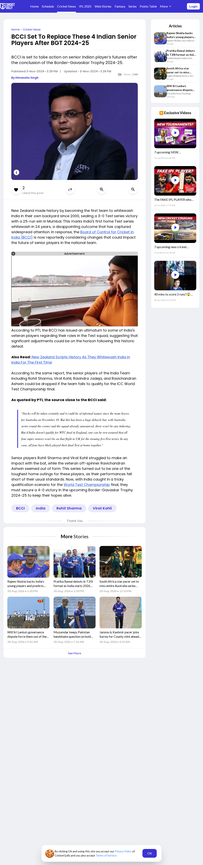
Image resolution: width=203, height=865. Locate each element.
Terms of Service (106, 855)
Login (193, 6)
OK (149, 853)
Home (15, 30)
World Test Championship (87, 484)
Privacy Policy (123, 851)
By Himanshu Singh (24, 78)
